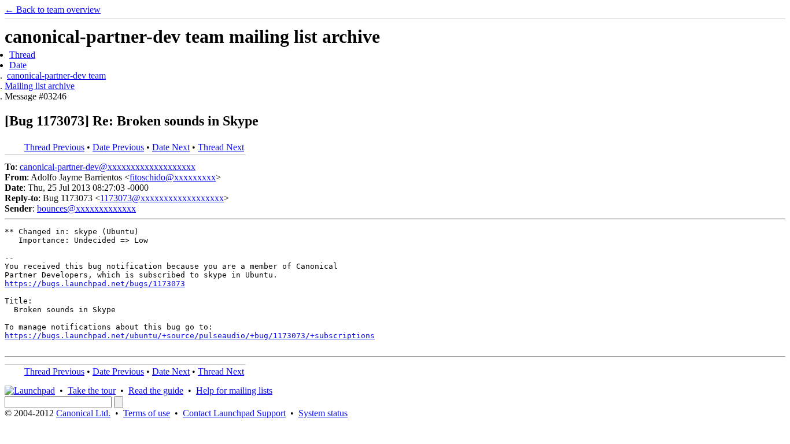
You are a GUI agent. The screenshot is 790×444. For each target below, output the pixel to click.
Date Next (171, 147)
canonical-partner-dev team (56, 75)
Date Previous (118, 147)
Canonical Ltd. (83, 413)
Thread (22, 55)
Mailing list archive (40, 86)
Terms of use (146, 413)
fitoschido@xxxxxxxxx (173, 177)
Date (18, 65)
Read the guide (155, 390)
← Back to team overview (53, 9)
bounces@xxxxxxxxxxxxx (86, 208)
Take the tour (92, 390)
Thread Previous (54, 147)
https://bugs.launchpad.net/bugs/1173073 (95, 283)
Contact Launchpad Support (234, 413)
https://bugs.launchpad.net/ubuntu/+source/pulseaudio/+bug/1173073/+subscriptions (190, 335)
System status (323, 413)
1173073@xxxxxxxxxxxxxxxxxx (162, 198)
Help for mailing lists (234, 390)
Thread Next (221, 147)
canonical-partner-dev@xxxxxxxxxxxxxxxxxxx (107, 167)
